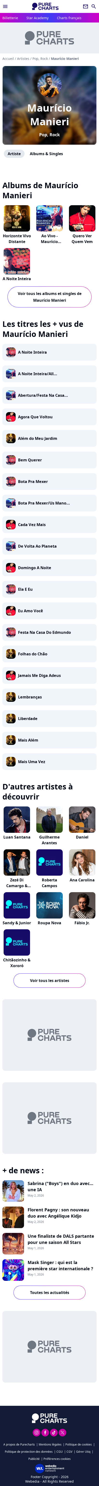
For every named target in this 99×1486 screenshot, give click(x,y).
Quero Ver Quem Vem (82, 238)
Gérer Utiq (83, 1452)
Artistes (23, 58)
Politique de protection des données (29, 1452)
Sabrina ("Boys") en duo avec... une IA (60, 1186)
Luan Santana (17, 837)
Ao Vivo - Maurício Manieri (49, 241)
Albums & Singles (46, 153)
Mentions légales (50, 1444)
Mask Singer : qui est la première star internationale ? (60, 1265)
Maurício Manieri (49, 114)
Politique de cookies (78, 1444)
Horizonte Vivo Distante (17, 238)
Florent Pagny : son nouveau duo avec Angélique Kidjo (58, 1213)
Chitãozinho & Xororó (17, 962)
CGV (69, 1452)
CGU (59, 1452)
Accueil (8, 58)
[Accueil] (45, 6)
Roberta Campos (49, 882)
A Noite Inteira (17, 278)
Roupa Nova (49, 922)
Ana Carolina (82, 880)
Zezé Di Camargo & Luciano (17, 885)
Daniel (82, 837)
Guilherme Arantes (49, 839)
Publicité (34, 1459)
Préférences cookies (57, 1459)
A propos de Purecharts (19, 1444)
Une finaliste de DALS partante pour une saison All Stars (61, 1239)
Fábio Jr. (82, 922)
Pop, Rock (49, 134)
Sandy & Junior (17, 922)
